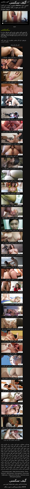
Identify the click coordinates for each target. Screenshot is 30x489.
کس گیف (3, 453)
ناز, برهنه (6, 40)
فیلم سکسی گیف (8, 449)
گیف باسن (11, 456)
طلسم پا (11, 40)
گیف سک (9, 462)
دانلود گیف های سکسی (13, 446)
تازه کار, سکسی (17, 40)
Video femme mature (18, 471)
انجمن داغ (25, 5)
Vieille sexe (5, 475)
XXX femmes (10, 473)
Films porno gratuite (15, 476)
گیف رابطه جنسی (15, 460)
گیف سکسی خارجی (5, 41)
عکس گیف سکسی (17, 449)
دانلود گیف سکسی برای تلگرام (11, 444)
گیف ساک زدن (23, 462)
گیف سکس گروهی (21, 467)
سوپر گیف (23, 448)
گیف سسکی (16, 462)
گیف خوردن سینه (21, 458)
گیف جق (6, 456)
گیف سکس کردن (11, 465)
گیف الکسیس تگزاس (19, 456)
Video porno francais (14, 475)
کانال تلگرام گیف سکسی (10, 451)
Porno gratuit (18, 473)
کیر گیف (22, 455)
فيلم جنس (5, 484)
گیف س (9, 460)
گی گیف (11, 455)
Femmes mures (24, 475)
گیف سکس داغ (21, 463)
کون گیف (27, 455)
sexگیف (22, 444)
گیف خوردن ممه (12, 458)
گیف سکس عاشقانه (22, 465)
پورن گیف (19, 451)
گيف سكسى (16, 455)
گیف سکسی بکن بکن (6, 469)
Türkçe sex (11, 484)
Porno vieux (26, 473)
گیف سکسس (11, 467)
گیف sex (6, 455)
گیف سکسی (18, 484)
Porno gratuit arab (7, 471)
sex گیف (27, 444)
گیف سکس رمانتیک (12, 463)
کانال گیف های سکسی (11, 453)
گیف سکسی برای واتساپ (18, 469)
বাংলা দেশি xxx (24, 484)
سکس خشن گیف (15, 448)
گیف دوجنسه (23, 460)
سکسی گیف (7, 448)
